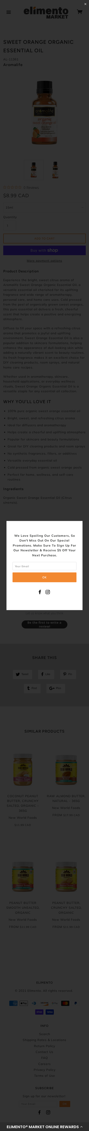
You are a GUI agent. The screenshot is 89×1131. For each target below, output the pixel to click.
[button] (44, 1126)
